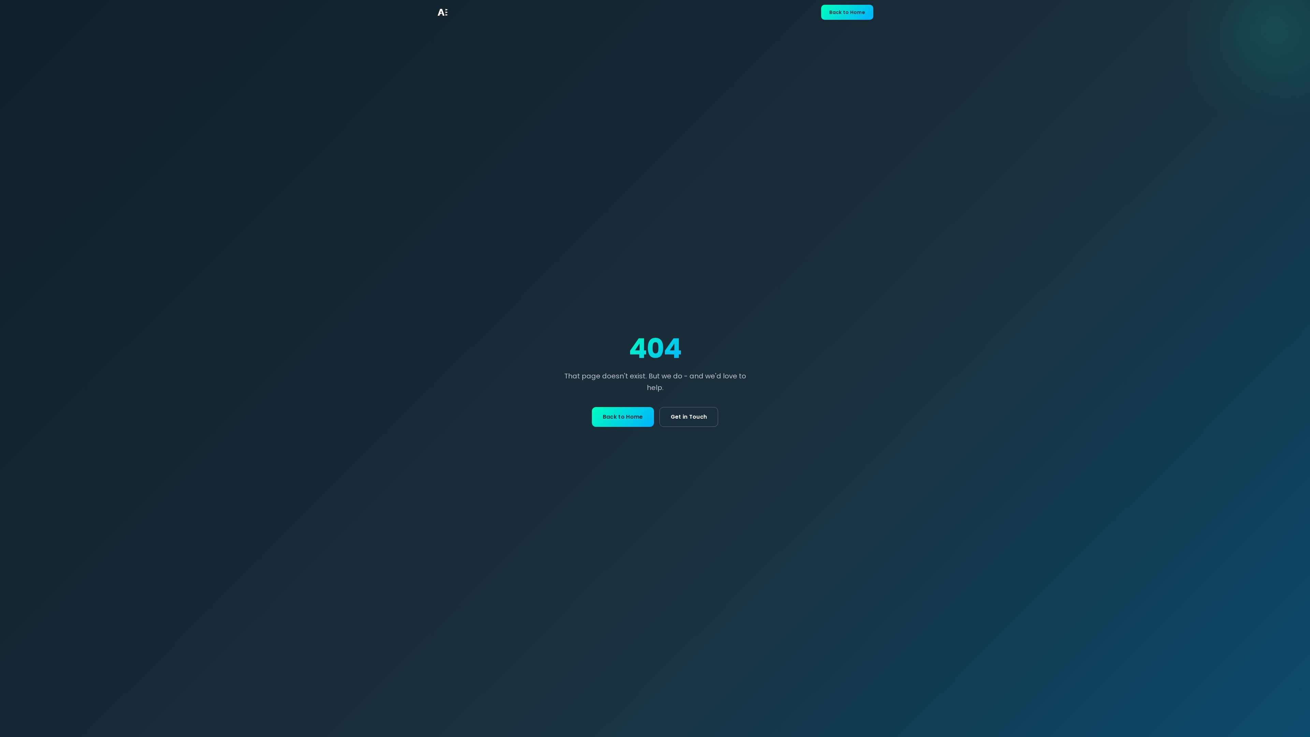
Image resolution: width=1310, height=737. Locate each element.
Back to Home (847, 12)
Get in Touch (689, 417)
